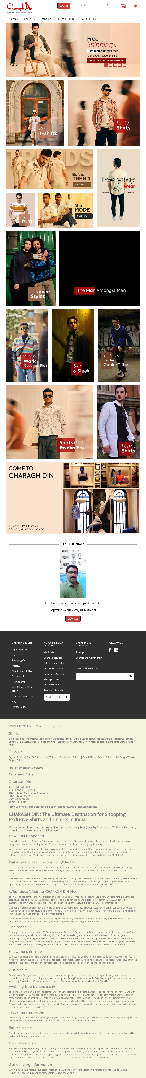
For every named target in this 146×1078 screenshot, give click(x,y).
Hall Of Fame (18, 681)
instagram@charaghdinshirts (36, 806)
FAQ (14, 701)
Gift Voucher (65, 19)
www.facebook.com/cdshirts (83, 806)
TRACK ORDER (87, 19)
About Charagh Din (22, 671)
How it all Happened (26, 836)
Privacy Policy (19, 706)
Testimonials (18, 676)
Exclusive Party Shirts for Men (72, 741)
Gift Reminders (51, 684)
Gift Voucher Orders (54, 668)
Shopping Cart (19, 660)
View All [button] (73, 618)
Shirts (13, 19)
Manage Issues (51, 679)
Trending (45, 19)
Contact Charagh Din (22, 696)
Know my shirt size (25, 951)
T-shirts (28, 19)
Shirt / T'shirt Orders (54, 663)
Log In (64, 5)
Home (15, 655)
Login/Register (19, 649)
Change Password (53, 657)
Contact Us (37, 767)
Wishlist (16, 665)
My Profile (49, 652)
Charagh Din (20, 781)
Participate (81, 652)
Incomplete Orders (54, 673)
